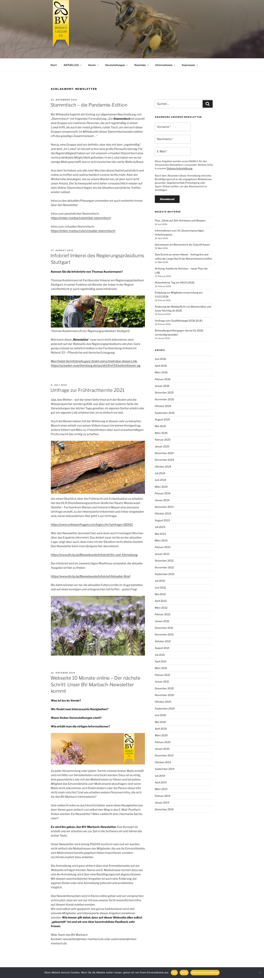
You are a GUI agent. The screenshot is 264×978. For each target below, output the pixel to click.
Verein (92, 65)
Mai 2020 (160, 721)
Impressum (188, 65)
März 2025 (161, 432)
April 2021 (160, 661)
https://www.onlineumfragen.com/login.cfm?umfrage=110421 (92, 524)
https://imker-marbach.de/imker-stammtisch (80, 218)
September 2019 (164, 768)
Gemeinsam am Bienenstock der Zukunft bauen (182, 244)
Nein (184, 972)
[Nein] (259, 972)
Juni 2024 (160, 479)
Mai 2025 (160, 426)
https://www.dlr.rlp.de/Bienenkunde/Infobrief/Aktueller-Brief (90, 576)
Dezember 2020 (164, 688)
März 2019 (161, 789)
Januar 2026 (162, 385)
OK (174, 972)
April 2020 (161, 728)
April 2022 (161, 600)
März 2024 (161, 486)
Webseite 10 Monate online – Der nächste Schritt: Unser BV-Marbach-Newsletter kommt (95, 684)
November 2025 (164, 399)
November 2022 (164, 567)
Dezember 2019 (164, 755)
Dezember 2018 (164, 809)
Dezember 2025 (164, 392)
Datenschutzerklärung (179, 168)
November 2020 (164, 695)
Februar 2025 (162, 439)
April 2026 (161, 365)
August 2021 (162, 647)
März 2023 (161, 540)
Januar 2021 (162, 681)
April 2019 (161, 782)
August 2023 (162, 520)
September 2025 (165, 412)
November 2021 (164, 634)
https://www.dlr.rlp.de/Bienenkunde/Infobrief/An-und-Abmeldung (94, 554)
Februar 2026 (162, 379)
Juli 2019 (160, 775)
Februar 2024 (162, 493)
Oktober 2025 (163, 405)
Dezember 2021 (164, 627)
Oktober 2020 (163, 701)
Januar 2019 (162, 802)
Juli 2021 (160, 654)
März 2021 (161, 668)
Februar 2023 (162, 547)
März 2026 (161, 372)
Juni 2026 (160, 358)
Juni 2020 (160, 715)
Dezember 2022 (164, 560)
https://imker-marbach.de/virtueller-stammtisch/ (83, 231)
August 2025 (162, 419)
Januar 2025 (162, 446)
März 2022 (161, 607)
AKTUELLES (71, 65)
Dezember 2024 (164, 453)
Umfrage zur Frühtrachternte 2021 (87, 390)
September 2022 (164, 574)
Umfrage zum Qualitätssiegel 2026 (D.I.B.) (179, 320)
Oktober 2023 (163, 513)
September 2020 (165, 708)
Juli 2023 (160, 526)
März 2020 (161, 735)
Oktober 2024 (163, 466)
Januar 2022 (162, 621)
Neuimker (140, 65)
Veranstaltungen (115, 65)
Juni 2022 (160, 587)
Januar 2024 (162, 500)
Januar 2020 (162, 748)
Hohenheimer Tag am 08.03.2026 (174, 282)
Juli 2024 (160, 473)
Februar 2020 (163, 742)
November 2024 (164, 459)
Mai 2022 (160, 594)
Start (53, 65)
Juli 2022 (160, 580)
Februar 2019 (162, 795)
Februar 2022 (162, 614)
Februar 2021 (162, 674)
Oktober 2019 (163, 762)
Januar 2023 (162, 553)
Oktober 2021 (163, 641)
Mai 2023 (160, 533)
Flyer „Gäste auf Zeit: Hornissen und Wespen (180, 220)
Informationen (163, 65)
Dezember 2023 (164, 506)
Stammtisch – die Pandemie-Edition (88, 105)
